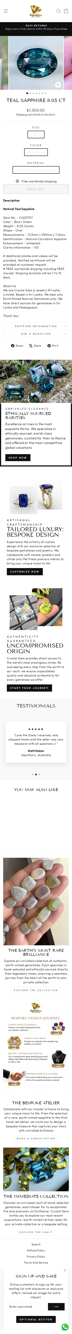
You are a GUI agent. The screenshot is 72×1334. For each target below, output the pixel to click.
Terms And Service (36, 1262)
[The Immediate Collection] (36, 1169)
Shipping (21, 114)
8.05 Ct (36, 134)
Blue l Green (36, 152)
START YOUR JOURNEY (29, 687)
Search (36, 1244)
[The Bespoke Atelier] (36, 1048)
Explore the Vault (36, 1232)
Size (36, 127)
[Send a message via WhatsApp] (65, 1327)
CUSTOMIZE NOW (25, 571)
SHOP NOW (18, 457)
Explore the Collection (36, 990)
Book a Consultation (36, 1138)
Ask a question (36, 333)
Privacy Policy (36, 1256)
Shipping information (36, 326)
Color (36, 145)
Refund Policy (36, 1250)
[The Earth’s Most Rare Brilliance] (36, 901)
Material (36, 162)
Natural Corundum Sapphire (36, 170)
